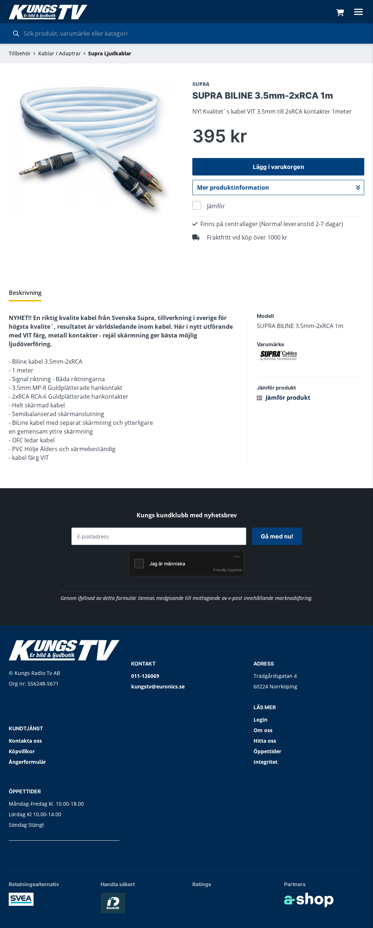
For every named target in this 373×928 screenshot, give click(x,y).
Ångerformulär (27, 761)
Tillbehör (20, 53)
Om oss (263, 730)
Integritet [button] (266, 761)
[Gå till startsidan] (48, 12)
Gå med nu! (277, 536)
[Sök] (16, 33)
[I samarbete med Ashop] (309, 900)
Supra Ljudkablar (109, 53)
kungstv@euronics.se (158, 686)
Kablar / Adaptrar (59, 53)
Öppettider (267, 751)
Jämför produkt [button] (287, 398)
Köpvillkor (22, 751)
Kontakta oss (25, 740)
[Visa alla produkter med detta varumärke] (310, 356)
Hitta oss (265, 740)
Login (260, 719)
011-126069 (145, 675)
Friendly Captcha (227, 570)
